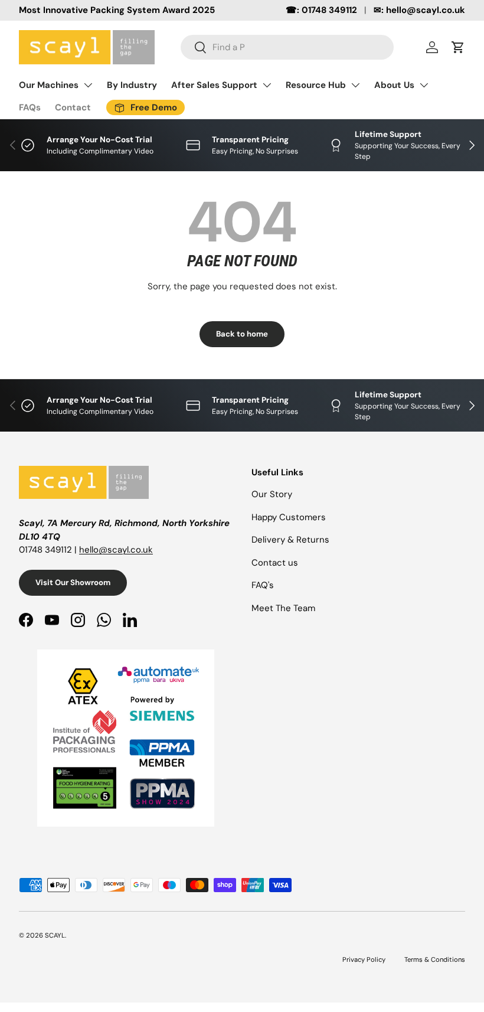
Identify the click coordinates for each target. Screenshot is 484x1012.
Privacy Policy (363, 959)
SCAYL (55, 935)
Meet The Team (283, 608)
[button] (458, 47)
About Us (394, 85)
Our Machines (49, 85)
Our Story (271, 494)
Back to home (242, 334)
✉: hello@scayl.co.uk (419, 10)
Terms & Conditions (434, 959)
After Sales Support (214, 85)
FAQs (30, 107)
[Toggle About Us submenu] (424, 85)
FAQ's (262, 585)
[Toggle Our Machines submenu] (88, 85)
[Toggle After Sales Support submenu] (267, 85)
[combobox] (287, 47)
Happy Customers (288, 517)
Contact (73, 107)
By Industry (132, 85)
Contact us (274, 563)
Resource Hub (316, 85)
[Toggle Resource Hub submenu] (355, 85)
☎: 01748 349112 (321, 10)
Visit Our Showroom (72, 582)
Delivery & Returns (290, 540)
